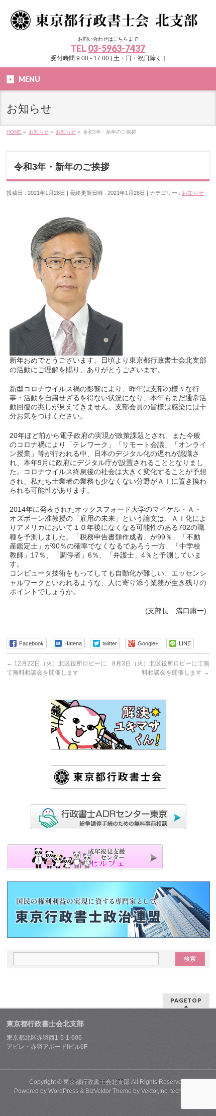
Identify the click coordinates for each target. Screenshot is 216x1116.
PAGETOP (186, 1000)
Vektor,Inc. (155, 1090)
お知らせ (193, 193)
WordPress (63, 1090)
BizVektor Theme (108, 1090)
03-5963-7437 (116, 48)
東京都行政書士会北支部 (96, 1081)
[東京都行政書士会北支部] (108, 19)
